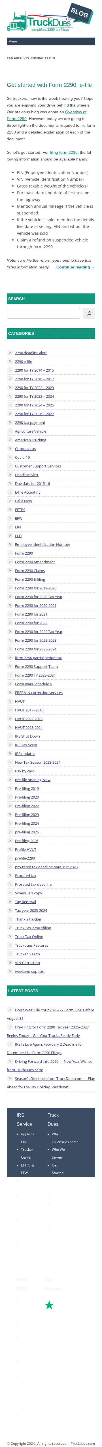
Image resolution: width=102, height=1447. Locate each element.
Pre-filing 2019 (27, 788)
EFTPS (20, 509)
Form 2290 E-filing (30, 579)
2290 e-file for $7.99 (27, 1423)
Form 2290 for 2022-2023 (35, 640)
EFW (18, 518)
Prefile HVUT (25, 849)
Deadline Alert (27, 474)
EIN (18, 527)
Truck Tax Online (29, 936)
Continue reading (75, 267)
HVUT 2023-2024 (28, 727)
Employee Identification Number (42, 544)
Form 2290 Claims (30, 570)
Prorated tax (25, 875)
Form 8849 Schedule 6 (33, 683)
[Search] (89, 313)
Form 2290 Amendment (35, 561)
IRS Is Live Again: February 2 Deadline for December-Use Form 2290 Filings (45, 1048)
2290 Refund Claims (26, 1345)
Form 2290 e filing (26, 1384)
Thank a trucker (28, 919)
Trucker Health (27, 954)
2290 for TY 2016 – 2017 (34, 378)
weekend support (30, 971)
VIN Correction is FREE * (60, 1258)
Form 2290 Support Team (36, 666)
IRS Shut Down (27, 736)
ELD (18, 535)
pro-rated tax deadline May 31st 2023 (46, 866)
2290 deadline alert (31, 352)
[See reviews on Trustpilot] (64, 1308)
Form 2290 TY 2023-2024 (35, 675)
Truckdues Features (31, 945)
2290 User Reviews (58, 1235)
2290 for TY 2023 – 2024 (34, 396)
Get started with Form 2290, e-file (49, 85)
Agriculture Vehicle (30, 431)
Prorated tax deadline (33, 884)
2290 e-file (23, 361)
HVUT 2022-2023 (28, 718)
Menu (12, 41)
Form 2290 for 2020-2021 (35, 605)
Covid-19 (22, 457)
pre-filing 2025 (27, 832)
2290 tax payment (30, 422)
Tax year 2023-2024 (31, 910)
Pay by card (25, 771)
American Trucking (30, 439)
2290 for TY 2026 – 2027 (34, 413)
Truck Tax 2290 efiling (33, 927)
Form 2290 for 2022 (31, 622)
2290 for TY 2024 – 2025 (34, 405)
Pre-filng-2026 (26, 840)
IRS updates (25, 753)
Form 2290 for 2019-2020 (35, 588)
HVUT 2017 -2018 (29, 710)
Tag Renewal (25, 901)
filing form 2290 (64, 152)
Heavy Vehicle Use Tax (27, 1306)
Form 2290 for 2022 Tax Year (38, 631)
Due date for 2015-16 (32, 483)
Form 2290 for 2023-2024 (35, 649)
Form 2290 (24, 553)
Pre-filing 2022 (27, 805)
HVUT (20, 701)
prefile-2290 (25, 858)
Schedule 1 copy (28, 893)
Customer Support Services (38, 466)
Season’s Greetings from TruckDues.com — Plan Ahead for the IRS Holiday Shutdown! (51, 1082)
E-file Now (23, 500)
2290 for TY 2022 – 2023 (34, 387)
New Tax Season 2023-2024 (37, 762)
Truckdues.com (83, 1443)
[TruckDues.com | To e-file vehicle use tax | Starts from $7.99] (50, 18)
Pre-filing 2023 (27, 814)
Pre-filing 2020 (27, 797)
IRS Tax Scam (26, 744)
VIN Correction (27, 962)
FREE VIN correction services (39, 692)
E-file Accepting (28, 492)
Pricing (57, 1196)
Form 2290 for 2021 (31, 614)
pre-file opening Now (32, 779)
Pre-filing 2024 (27, 823)
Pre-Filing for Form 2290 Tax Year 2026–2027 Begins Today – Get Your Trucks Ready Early (48, 1031)
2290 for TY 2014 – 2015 (34, 370)
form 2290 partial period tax (38, 657)
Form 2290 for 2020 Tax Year (38, 596)
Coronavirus (25, 448)
